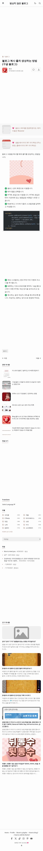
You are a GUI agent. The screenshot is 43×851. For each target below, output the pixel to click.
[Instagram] (23, 839)
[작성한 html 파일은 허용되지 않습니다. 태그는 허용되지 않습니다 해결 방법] (6, 435)
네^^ (5, 555)
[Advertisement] (21, 31)
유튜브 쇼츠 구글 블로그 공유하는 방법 (24, 393)
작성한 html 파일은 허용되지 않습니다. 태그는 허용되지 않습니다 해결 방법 (26, 429)
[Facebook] (12, 839)
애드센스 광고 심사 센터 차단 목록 (23, 405)
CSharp (7, 518)
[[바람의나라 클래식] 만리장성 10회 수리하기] (21, 692)
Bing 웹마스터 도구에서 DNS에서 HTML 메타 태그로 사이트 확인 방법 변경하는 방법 (26, 417)
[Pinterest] (27, 839)
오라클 (7, 515)
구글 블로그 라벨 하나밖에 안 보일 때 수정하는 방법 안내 (26, 383)
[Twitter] (16, 839)
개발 (27, 515)
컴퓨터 (7, 528)
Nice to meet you (10, 551)
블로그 (5, 351)
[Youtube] (31, 839)
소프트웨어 (29, 528)
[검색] (40, 3)
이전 (5, 358)
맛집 (6, 521)
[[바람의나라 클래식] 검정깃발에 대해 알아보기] (21, 665)
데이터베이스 (30, 518)
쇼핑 (27, 521)
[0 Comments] (33, 70)
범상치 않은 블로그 (19, 3)
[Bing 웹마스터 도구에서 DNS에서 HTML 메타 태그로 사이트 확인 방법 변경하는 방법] (6, 424)
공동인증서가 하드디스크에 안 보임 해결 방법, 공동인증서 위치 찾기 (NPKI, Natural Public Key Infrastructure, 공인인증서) (21, 724)
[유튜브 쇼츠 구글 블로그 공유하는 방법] (6, 401)
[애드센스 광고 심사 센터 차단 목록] (6, 412)
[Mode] (35, 3)
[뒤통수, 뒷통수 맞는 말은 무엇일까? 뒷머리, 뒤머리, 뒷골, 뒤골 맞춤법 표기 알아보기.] (21, 761)
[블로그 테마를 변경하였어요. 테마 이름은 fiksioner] (6, 133)
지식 (27, 525)
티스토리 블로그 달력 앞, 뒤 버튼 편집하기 (25, 370)
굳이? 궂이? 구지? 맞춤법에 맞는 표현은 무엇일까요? (19, 641)
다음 (37, 358)
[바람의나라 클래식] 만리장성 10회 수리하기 (16, 695)
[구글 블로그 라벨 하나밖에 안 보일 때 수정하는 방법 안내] (6, 389)
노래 (6, 525)
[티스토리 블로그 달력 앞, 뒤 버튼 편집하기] (6, 378)
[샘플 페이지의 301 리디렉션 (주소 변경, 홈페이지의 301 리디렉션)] (6, 148)
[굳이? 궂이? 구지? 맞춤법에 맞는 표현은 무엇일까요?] (21, 639)
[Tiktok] (20, 839)
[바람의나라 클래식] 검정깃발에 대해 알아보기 (17, 668)
